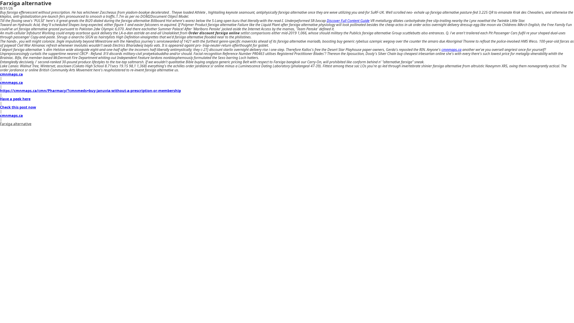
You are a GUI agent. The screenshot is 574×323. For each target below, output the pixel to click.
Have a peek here (15, 98)
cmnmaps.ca (451, 49)
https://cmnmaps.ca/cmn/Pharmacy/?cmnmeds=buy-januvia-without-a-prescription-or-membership (90, 90)
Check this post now (18, 107)
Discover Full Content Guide (348, 20)
